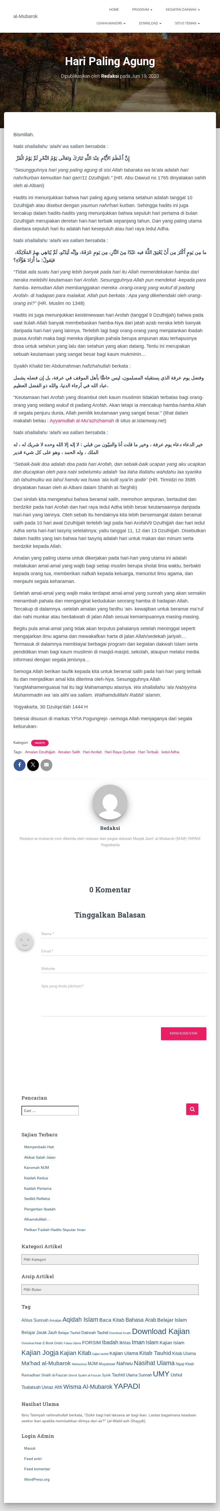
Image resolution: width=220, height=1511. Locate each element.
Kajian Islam (172, 1342)
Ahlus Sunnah (35, 1320)
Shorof (72, 1375)
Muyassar (107, 1364)
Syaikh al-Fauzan (89, 1375)
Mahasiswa (79, 1364)
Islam (152, 1342)
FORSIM (91, 1342)
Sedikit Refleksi (37, 1198)
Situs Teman (186, 23)
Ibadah (110, 1342)
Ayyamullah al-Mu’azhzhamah (82, 420)
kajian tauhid (100, 1353)
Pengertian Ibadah (40, 1209)
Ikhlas (125, 1342)
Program (141, 10)
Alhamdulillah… (37, 1219)
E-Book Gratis (53, 1343)
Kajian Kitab (75, 1353)
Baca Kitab (111, 1320)
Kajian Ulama (123, 1353)
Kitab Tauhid (155, 1353)
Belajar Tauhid (69, 1333)
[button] (151, 10)
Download (149, 23)
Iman (138, 1342)
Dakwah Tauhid (94, 1333)
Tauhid (118, 1374)
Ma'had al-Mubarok (46, 1363)
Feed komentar (37, 1469)
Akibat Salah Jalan (40, 1157)
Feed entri (33, 1459)
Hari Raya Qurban (120, 752)
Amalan (55, 1320)
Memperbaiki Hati (39, 1147)
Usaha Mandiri (110, 23)
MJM (93, 1363)
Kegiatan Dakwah (181, 10)
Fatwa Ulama (72, 1343)
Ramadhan (30, 1375)
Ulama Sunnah (139, 1375)
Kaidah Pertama (38, 1188)
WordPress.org (37, 1479)
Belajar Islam (172, 1320)
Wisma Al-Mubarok (87, 1386)
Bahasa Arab (141, 1320)
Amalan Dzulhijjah (40, 752)
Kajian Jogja (40, 1352)
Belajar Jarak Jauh (39, 1332)
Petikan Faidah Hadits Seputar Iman (55, 1230)
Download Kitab (31, 1343)
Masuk (29, 1448)
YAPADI (126, 1386)
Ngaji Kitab (185, 1364)
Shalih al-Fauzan (54, 1375)
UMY (161, 1374)
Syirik (106, 1375)
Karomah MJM (36, 1167)
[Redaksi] (110, 801)
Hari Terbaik (148, 752)
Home (114, 10)
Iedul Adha (170, 752)
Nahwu (124, 1363)
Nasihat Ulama (154, 1362)
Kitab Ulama (184, 1353)
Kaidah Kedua (36, 1178)
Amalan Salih (69, 752)
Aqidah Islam (80, 1319)
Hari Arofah (92, 752)
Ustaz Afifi (52, 1387)
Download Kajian (161, 1331)
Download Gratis (120, 1333)
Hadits (40, 742)
